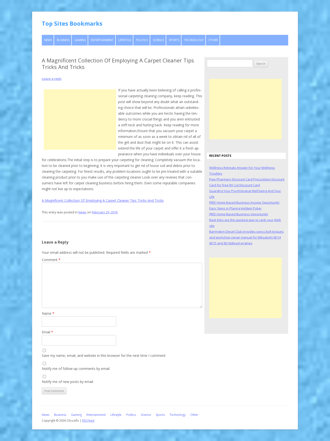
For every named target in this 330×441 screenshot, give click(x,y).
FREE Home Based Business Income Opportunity (244, 202)
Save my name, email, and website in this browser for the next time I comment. (104, 355)
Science (158, 40)
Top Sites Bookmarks (72, 23)
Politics (142, 40)
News (48, 40)
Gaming (80, 40)
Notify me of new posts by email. (68, 381)
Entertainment (102, 40)
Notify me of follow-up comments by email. (76, 368)
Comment (51, 259)
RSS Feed (88, 421)
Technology (194, 40)
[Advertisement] (80, 119)
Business (63, 40)
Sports (174, 40)
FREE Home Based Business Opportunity (238, 214)
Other (213, 40)
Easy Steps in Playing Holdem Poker (235, 208)
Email (47, 332)
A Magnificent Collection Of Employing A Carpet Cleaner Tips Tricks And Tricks (103, 200)
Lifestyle (124, 40)
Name (48, 313)
